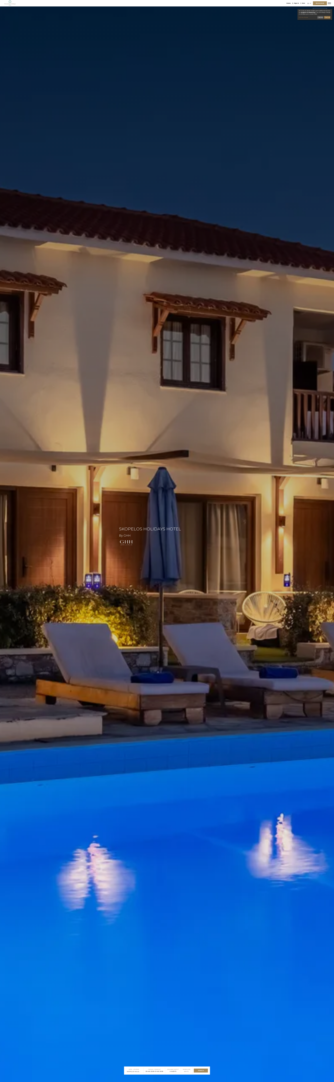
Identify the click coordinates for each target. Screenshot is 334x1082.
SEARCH (201, 1070)
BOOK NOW (320, 3)
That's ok (327, 17)
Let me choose (303, 17)
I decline (320, 17)
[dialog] (314, 14)
